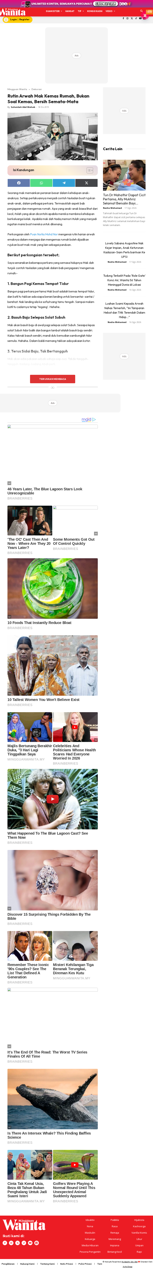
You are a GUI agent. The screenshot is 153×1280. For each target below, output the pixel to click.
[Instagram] (127, 18)
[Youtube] (140, 18)
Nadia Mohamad (112, 207)
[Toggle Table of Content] (88, 170)
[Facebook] (123, 18)
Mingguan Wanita (17, 89)
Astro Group (127, 1267)
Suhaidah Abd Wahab (23, 107)
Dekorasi (37, 89)
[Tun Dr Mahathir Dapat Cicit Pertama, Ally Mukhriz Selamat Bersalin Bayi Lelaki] (124, 175)
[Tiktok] (136, 18)
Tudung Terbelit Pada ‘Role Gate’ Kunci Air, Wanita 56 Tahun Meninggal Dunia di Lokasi (124, 280)
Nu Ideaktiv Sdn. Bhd (130, 1262)
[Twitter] (132, 18)
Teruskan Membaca (52, 378)
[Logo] (11, 12)
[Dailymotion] (36, 1243)
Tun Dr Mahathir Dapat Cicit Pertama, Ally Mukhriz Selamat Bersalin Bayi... (124, 199)
